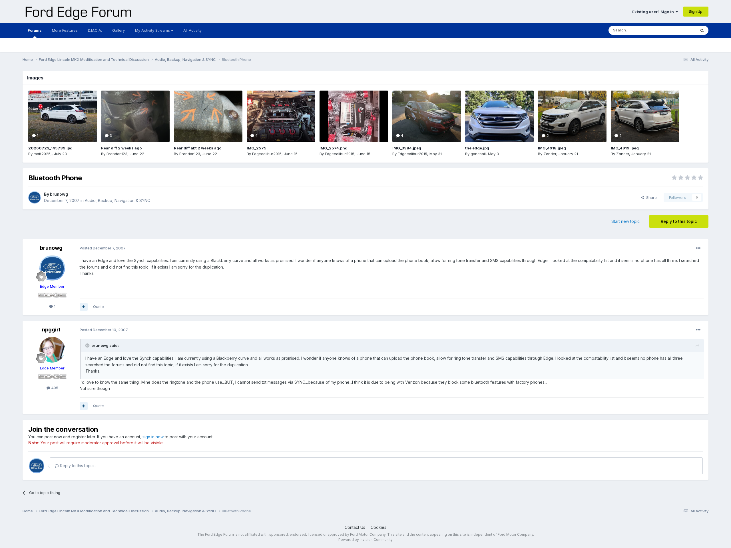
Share (650, 197)
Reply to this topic (679, 221)
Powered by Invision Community (365, 539)
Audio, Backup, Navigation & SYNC (117, 200)
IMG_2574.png (334, 148)
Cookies (378, 527)
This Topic (679, 30)
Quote (98, 306)
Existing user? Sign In (654, 11)
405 (54, 387)
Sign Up (695, 11)
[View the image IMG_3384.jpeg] (426, 116)
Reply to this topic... (77, 465)
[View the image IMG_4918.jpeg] (572, 116)
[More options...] (698, 248)
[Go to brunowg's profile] (34, 197)
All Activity (192, 30)
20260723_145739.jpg (50, 148)
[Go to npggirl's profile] (52, 350)
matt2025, (43, 153)
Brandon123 (117, 153)
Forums (35, 30)
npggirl (51, 330)
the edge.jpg (477, 148)
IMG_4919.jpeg (625, 148)
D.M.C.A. (95, 30)
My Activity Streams (153, 30)
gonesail (478, 153)
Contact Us (355, 527)
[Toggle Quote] (88, 345)
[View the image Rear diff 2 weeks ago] (135, 116)
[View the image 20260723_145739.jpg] (62, 116)
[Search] (702, 30)
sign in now (153, 436)
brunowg (59, 194)
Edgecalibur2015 (267, 153)
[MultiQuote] (84, 307)
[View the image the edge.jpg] (499, 116)
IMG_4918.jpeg (552, 148)
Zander (549, 153)
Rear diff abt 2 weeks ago (197, 148)
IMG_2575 (256, 148)
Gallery (118, 30)
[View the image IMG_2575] (281, 116)
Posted (103, 248)
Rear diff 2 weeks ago (121, 148)
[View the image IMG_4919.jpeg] (645, 116)
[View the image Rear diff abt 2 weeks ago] (208, 116)
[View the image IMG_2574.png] (354, 116)
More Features (65, 30)
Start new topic (625, 221)
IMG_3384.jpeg (406, 148)
